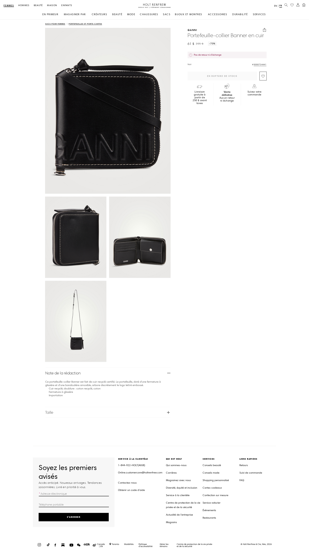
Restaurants (209, 517)
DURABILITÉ (240, 14)
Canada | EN (101, 545)
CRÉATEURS (99, 14)
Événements (209, 510)
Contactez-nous (127, 482)
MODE (131, 14)
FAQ (241, 480)
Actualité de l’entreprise (179, 514)
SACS (166, 14)
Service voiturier (211, 502)
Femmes (9, 5)
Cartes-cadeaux (212, 487)
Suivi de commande (250, 472)
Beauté (38, 5)
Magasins (171, 522)
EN (275, 5)
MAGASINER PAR (75, 14)
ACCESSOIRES (217, 14)
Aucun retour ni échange (227, 96)
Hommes (24, 5)
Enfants (66, 5)
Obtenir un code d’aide (131, 490)
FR (280, 5)
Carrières (171, 472)
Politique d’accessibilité (146, 545)
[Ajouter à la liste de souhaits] (263, 76)
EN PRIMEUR (50, 14)
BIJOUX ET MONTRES (188, 14)
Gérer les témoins (164, 545)
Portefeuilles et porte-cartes (85, 24)
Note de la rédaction (63, 373)
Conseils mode (211, 472)
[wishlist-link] (292, 5)
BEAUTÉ (117, 14)
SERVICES (259, 14)
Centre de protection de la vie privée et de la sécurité (183, 505)
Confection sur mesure (215, 495)
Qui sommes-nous (176, 465)
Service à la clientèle (178, 495)
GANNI (192, 30)
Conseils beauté (212, 465)
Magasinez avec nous (178, 480)
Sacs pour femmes (55, 24)
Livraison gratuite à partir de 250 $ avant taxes (200, 97)
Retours (243, 465)
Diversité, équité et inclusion (181, 487)
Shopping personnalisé (216, 480)
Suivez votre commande (254, 93)
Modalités (129, 544)
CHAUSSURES (149, 14)
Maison (52, 5)
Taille (49, 412)
